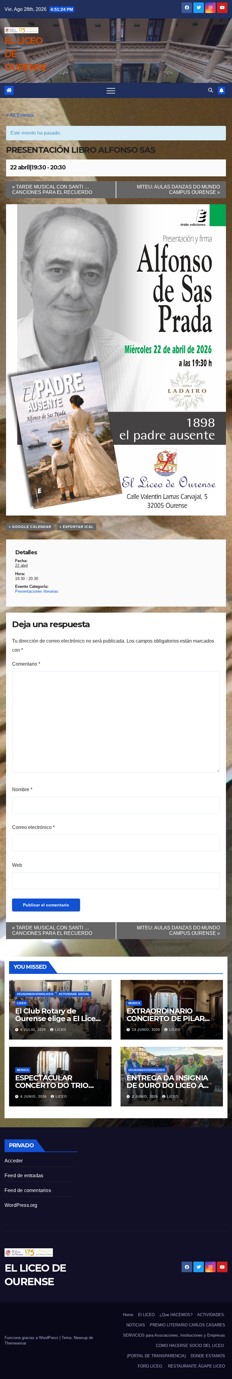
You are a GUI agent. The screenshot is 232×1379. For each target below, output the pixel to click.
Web (17, 865)
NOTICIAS (135, 1325)
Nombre (22, 789)
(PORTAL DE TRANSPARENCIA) (156, 1356)
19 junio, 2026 (146, 1029)
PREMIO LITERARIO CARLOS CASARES (187, 1325)
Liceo (21, 1003)
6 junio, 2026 (34, 1096)
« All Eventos (20, 115)
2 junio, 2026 (145, 1096)
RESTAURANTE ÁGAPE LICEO (196, 1366)
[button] (210, 90)
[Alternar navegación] (111, 90)
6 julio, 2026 (34, 1029)
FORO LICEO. (150, 1366)
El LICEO (146, 1314)
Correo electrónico (33, 827)
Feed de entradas (24, 1175)
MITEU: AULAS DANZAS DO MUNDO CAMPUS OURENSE (178, 189)
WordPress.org (21, 1205)
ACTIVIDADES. (211, 1314)
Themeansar (15, 1343)
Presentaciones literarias (36, 591)
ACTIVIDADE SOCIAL (74, 994)
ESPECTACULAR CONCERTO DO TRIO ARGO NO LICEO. (51, 1085)
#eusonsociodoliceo (35, 994)
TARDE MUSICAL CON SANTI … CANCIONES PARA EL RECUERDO (52, 189)
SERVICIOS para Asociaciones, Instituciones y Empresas (174, 1335)
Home (128, 1314)
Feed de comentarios (28, 1190)
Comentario (26, 664)
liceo (60, 1029)
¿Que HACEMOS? (176, 1314)
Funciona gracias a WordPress (32, 1337)
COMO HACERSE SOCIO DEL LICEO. (190, 1345)
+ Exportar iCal (77, 527)
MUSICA (134, 1003)
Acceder (14, 1160)
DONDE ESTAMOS (208, 1356)
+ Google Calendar (30, 527)
